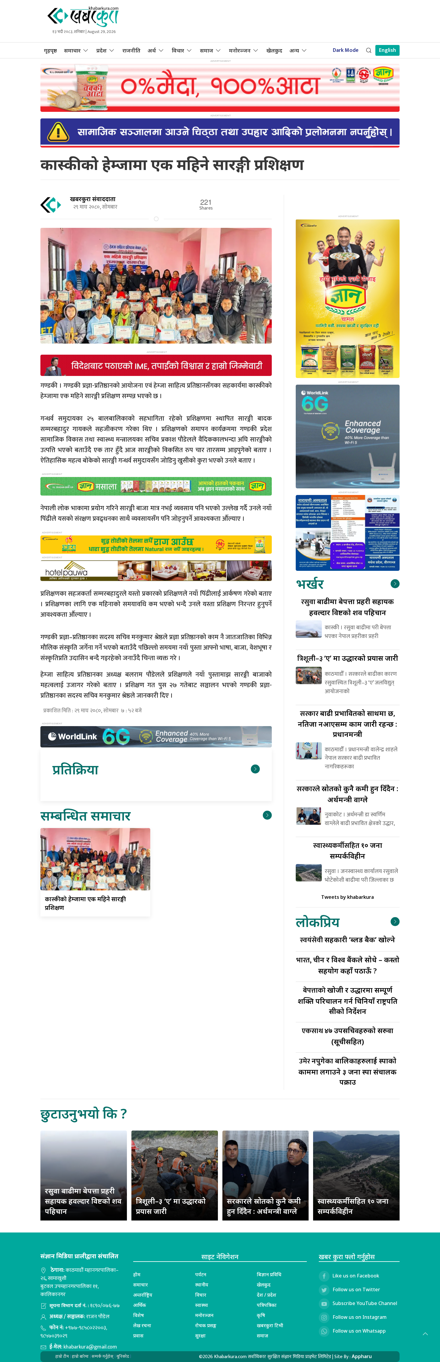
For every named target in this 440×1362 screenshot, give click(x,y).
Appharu (362, 1356)
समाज (206, 50)
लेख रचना (142, 1325)
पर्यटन (200, 1274)
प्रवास (138, 1335)
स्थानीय (201, 1284)
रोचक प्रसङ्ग (205, 1325)
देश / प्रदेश (266, 1295)
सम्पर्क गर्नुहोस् (102, 1356)
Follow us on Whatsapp (359, 1331)
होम (136, 1274)
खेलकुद (274, 50)
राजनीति (131, 50)
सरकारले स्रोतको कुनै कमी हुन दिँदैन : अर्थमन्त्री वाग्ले (264, 1206)
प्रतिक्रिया (75, 769)
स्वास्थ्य (201, 1305)
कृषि (261, 1315)
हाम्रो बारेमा (80, 1356)
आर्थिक (139, 1305)
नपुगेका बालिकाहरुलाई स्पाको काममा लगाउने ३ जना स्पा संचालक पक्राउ (347, 1071)
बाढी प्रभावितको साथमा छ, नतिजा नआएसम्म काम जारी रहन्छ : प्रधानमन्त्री (347, 723)
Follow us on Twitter (356, 1289)
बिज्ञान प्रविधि (269, 1274)
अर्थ (152, 50)
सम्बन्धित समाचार (85, 815)
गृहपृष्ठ (50, 50)
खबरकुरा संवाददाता (93, 199)
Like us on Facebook (356, 1275)
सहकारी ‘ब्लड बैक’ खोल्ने (347, 939)
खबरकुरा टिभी (270, 1325)
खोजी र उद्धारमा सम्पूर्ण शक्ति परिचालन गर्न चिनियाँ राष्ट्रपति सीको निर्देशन (347, 1000)
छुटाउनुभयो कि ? (83, 1113)
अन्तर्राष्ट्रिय (142, 1295)
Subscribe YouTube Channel (365, 1303)
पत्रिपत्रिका (267, 1305)
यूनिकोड (122, 1356)
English (387, 50)
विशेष (138, 1315)
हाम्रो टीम (62, 1356)
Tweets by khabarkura (347, 897)
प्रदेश (101, 50)
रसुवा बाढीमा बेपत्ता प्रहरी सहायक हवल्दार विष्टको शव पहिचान (83, 1201)
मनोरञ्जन (240, 50)
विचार (178, 50)
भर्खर (310, 583)
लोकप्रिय (317, 921)
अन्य (294, 50)
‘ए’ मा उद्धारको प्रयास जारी (347, 658)
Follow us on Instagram (360, 1317)
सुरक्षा (200, 1335)
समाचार (72, 50)
